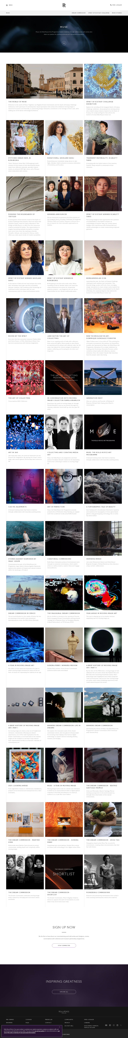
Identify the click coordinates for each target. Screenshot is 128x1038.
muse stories (117, 13)
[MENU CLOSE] (7, 5)
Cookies (29, 1019)
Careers (87, 1022)
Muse (8, 13)
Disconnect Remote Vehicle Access (91, 1026)
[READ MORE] (64, 43)
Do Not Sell (69, 1025)
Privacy (67, 1022)
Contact (48, 1022)
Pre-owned (10, 1019)
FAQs (27, 1022)
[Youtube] (106, 1025)
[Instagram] (114, 1025)
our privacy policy (39, 1031)
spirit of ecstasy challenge (98, 13)
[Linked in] (117, 1025)
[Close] (59, 1027)
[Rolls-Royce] (64, 1012)
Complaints (69, 1019)
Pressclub (48, 1019)
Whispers (9, 1022)
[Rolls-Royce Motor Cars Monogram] (64, 5)
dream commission (79, 13)
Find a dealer (89, 1019)
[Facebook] (110, 1025)
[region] (31, 1031)
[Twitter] (121, 1025)
